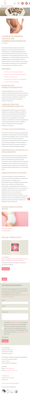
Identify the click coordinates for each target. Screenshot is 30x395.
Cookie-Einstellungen (8, 377)
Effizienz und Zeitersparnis (10, 76)
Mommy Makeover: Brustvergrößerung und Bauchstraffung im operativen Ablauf (14, 259)
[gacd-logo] (8, 391)
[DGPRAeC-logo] (16, 391)
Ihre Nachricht (5, 312)
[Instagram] (22, 3)
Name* (3, 300)
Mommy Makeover (7, 228)
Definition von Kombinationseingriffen (13, 71)
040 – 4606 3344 (10, 368)
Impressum (5, 379)
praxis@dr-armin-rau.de (22, 332)
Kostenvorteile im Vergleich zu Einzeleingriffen (15, 79)
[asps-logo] (12, 391)
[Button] (29, 199)
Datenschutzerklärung (16, 322)
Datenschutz (5, 375)
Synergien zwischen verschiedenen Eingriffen (15, 74)
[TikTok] (26, 3)
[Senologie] (4, 391)
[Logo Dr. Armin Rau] (7, 3)
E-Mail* (3, 306)
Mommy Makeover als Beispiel (11, 81)
